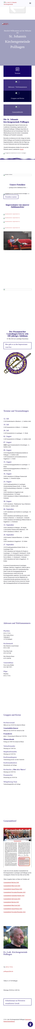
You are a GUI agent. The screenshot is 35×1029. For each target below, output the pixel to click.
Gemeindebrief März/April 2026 (12, 885)
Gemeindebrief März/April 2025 (12, 905)
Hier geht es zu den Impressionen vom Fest (16, 345)
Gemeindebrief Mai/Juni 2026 (11, 882)
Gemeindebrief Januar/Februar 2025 (13, 908)
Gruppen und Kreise (17, 98)
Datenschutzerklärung (9, 1021)
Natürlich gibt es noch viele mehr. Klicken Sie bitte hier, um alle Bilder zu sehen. (17, 257)
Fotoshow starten (11, 197)
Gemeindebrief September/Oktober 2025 (14, 895)
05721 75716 (9, 967)
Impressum (28, 1019)
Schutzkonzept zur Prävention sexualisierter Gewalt (15, 1002)
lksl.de (21, 149)
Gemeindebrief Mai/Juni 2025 (11, 902)
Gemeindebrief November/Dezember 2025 (14, 892)
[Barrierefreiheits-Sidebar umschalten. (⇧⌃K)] (30, 1024)
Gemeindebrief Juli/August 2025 (12, 899)
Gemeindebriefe (17, 112)
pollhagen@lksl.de (8, 971)
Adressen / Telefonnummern (17, 87)
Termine (17, 73)
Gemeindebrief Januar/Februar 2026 (13, 889)
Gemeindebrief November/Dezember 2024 (14, 912)
